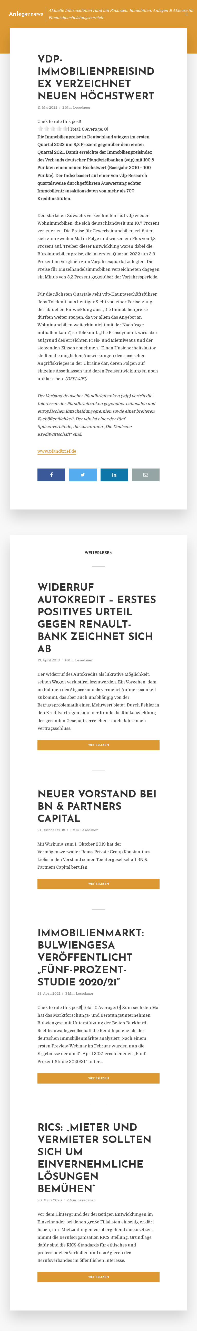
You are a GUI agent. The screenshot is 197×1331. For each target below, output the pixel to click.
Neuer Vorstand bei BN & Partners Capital (96, 807)
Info (96, 14)
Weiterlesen (98, 745)
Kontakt (114, 14)
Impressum (138, 14)
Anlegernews (26, 14)
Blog (80, 14)
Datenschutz (166, 14)
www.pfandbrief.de (56, 451)
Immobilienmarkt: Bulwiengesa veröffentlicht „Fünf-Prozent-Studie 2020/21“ (90, 958)
